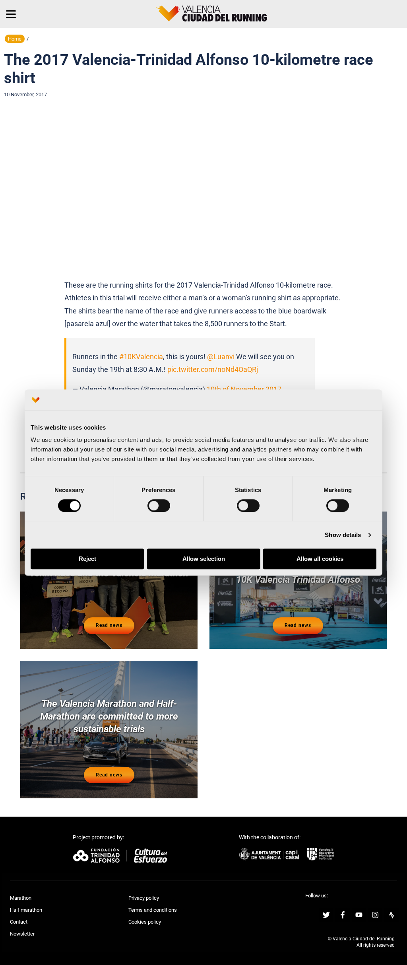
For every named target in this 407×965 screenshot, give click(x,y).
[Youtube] (359, 915)
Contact (18, 922)
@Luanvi (221, 356)
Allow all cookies (320, 559)
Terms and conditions (152, 910)
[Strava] (391, 915)
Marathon (20, 898)
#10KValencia (141, 356)
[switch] (158, 505)
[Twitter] (326, 915)
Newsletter (22, 934)
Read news (109, 625)
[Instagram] (375, 915)
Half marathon (26, 910)
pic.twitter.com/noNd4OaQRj (212, 369)
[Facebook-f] (342, 915)
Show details (343, 534)
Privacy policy (143, 898)
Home (14, 39)
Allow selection (203, 559)
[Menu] (11, 14)
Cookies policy (144, 922)
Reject (87, 559)
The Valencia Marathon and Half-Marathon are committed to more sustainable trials (109, 716)
